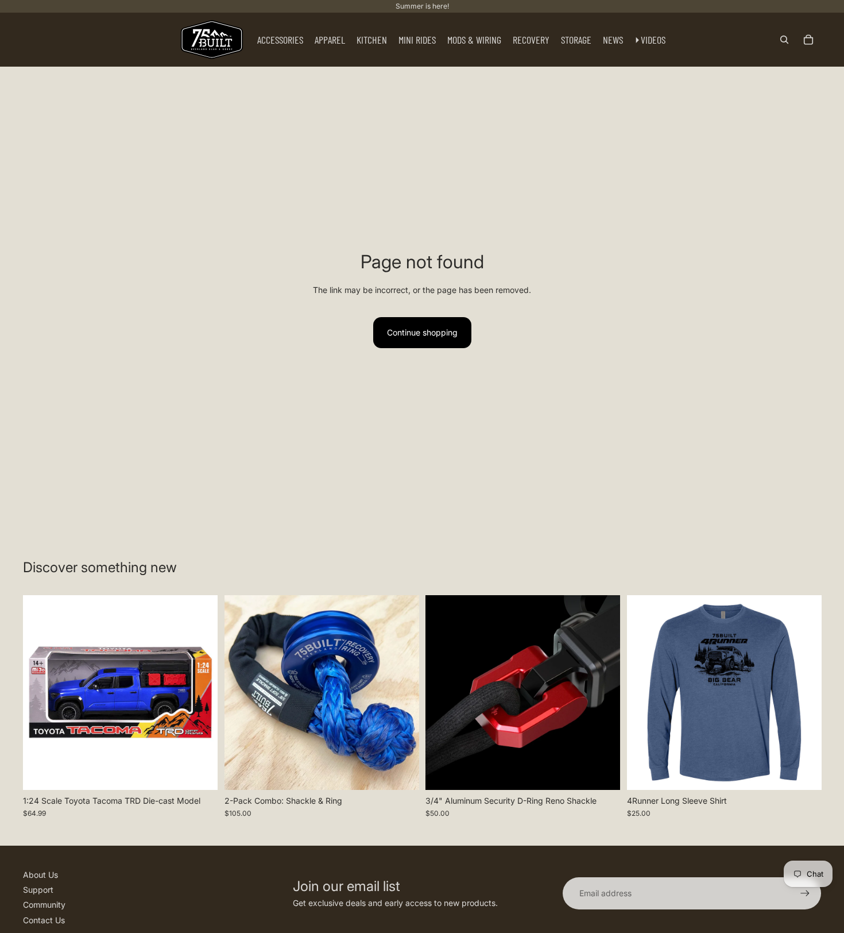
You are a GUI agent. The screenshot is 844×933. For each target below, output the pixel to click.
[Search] (784, 39)
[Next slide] (200, 692)
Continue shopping (422, 332)
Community (44, 904)
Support (38, 890)
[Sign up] (805, 893)
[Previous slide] (40, 692)
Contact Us (44, 920)
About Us (40, 875)
